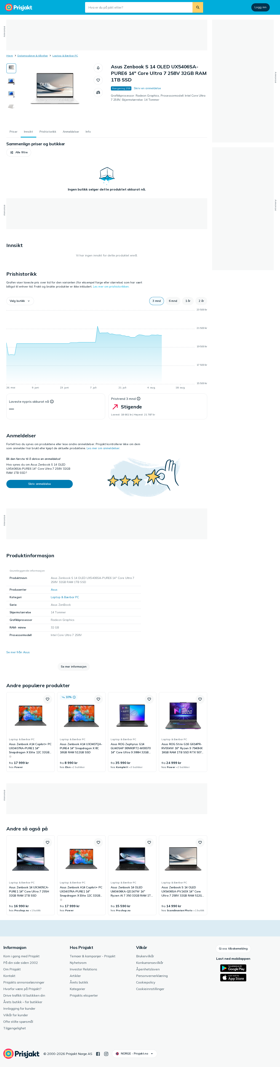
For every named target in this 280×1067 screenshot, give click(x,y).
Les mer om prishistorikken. (111, 286)
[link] (30, 732)
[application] (106, 349)
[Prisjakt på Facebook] (98, 1053)
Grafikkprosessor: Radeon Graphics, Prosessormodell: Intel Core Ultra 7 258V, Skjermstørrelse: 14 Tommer (158, 98)
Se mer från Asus (18, 652)
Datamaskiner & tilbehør (32, 55)
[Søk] (197, 7)
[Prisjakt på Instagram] (106, 1053)
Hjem (9, 55)
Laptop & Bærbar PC (65, 55)
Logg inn (260, 7)
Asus (54, 589)
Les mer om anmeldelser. (103, 448)
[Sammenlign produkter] (98, 92)
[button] (98, 67)
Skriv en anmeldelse (147, 88)
